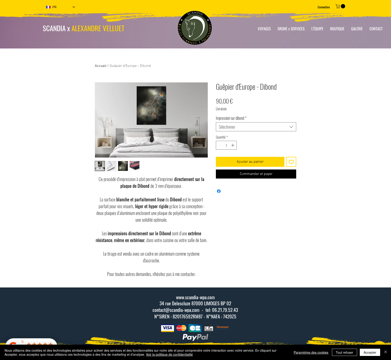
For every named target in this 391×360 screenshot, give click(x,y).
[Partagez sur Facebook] (219, 191)
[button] (341, 6)
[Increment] (233, 145)
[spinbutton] (226, 145)
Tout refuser (344, 352)
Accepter (370, 352)
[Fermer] (385, 352)
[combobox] (256, 126)
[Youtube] (8, 187)
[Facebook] (8, 173)
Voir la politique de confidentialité (169, 354)
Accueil (100, 66)
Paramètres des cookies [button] (311, 352)
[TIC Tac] (8, 200)
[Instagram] (8, 160)
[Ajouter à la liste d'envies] (291, 162)
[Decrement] (220, 145)
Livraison (221, 108)
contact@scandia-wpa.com (176, 309)
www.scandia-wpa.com (195, 297)
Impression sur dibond (231, 117)
